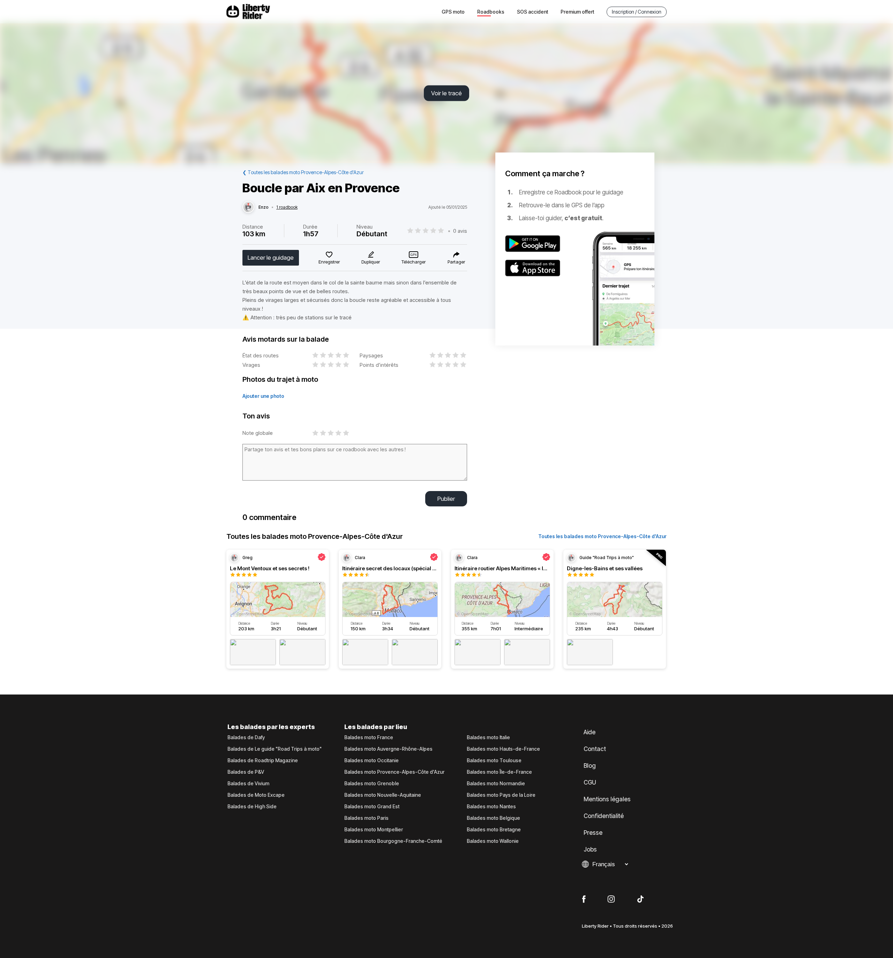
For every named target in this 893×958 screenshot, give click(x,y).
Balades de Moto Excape (256, 795)
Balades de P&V (245, 772)
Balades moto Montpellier (373, 829)
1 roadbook (287, 207)
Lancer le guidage (271, 257)
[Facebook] (584, 899)
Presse (593, 832)
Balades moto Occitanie (371, 760)
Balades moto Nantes (491, 806)
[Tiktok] (640, 899)
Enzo (263, 207)
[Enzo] (248, 207)
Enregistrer (329, 262)
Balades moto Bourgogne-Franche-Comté (393, 841)
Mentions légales (607, 799)
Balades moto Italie (488, 737)
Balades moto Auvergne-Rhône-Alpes (388, 749)
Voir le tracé (446, 93)
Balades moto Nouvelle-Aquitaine (382, 795)
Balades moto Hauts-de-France (503, 749)
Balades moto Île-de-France (499, 772)
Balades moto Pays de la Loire (501, 795)
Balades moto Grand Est (371, 806)
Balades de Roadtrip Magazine (262, 760)
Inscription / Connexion (636, 12)
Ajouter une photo (263, 396)
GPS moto (453, 12)
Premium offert (577, 12)
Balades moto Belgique (493, 818)
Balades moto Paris (366, 818)
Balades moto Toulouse (494, 760)
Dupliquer (370, 262)
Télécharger (414, 262)
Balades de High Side (252, 806)
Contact (595, 748)
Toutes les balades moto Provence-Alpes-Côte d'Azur (602, 536)
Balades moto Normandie (496, 783)
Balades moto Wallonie (493, 841)
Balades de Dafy (246, 737)
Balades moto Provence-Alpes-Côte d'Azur (394, 772)
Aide (589, 732)
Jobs (590, 849)
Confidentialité (604, 815)
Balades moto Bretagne (494, 829)
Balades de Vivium (248, 783)
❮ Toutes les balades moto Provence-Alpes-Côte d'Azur (303, 172)
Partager (456, 262)
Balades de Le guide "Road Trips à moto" (274, 749)
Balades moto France (368, 737)
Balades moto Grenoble (371, 783)
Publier (446, 498)
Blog (590, 765)
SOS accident (532, 12)
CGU (590, 782)
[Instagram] (611, 899)
